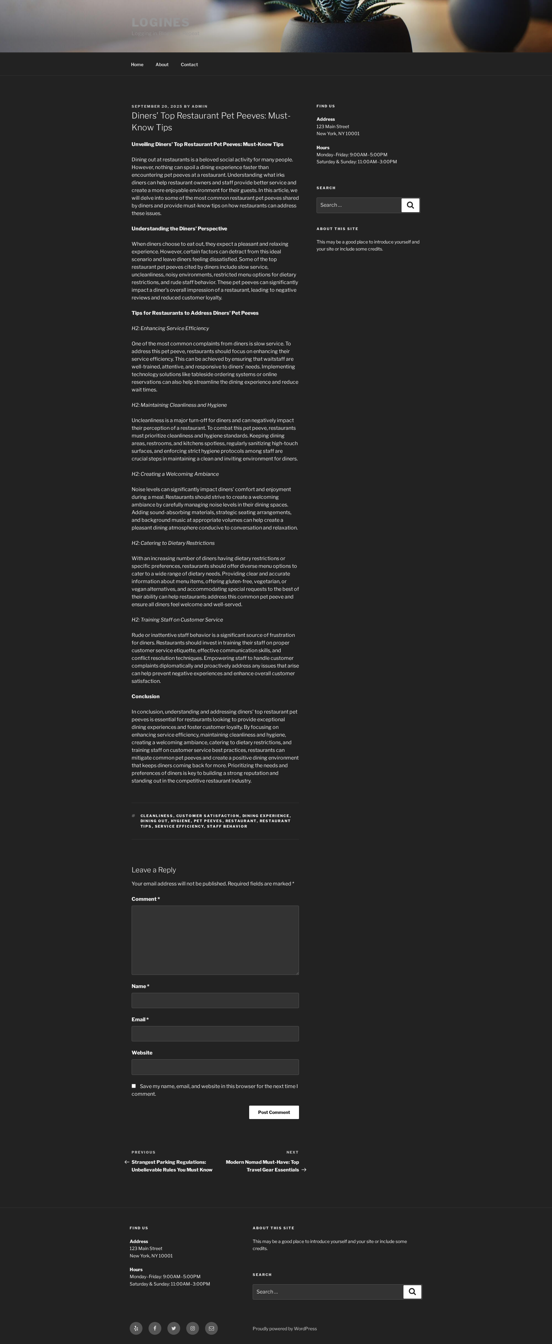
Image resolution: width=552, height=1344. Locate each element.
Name (141, 986)
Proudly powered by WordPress (285, 1328)
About (162, 64)
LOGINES (161, 22)
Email (140, 1019)
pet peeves (208, 821)
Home (137, 64)
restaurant (241, 821)
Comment (146, 899)
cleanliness (157, 816)
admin (200, 106)
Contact (189, 64)
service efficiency (179, 826)
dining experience (266, 816)
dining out (154, 821)
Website (142, 1053)
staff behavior (227, 826)
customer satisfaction (208, 816)
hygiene (181, 821)
